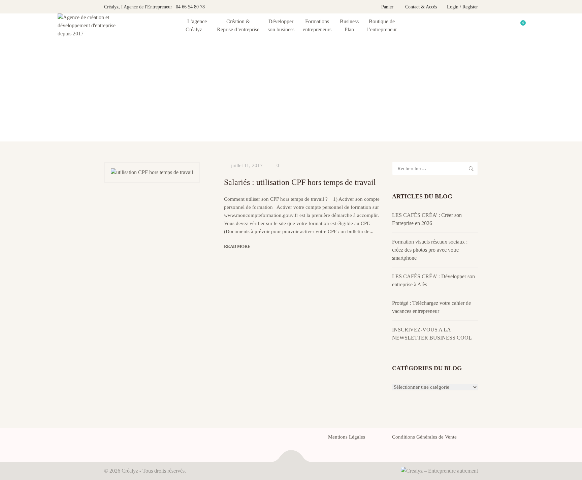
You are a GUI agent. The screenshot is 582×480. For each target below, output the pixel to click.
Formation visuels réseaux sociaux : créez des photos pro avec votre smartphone (429, 250)
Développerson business (281, 25)
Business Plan (349, 25)
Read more (237, 246)
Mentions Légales (346, 437)
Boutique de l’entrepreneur (382, 25)
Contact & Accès (421, 6)
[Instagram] (142, 439)
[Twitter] (118, 439)
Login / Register (462, 6)
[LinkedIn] (130, 439)
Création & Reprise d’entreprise (238, 25)
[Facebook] (106, 439)
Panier (387, 6)
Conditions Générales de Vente (424, 437)
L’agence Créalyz (196, 25)
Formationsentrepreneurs (317, 25)
